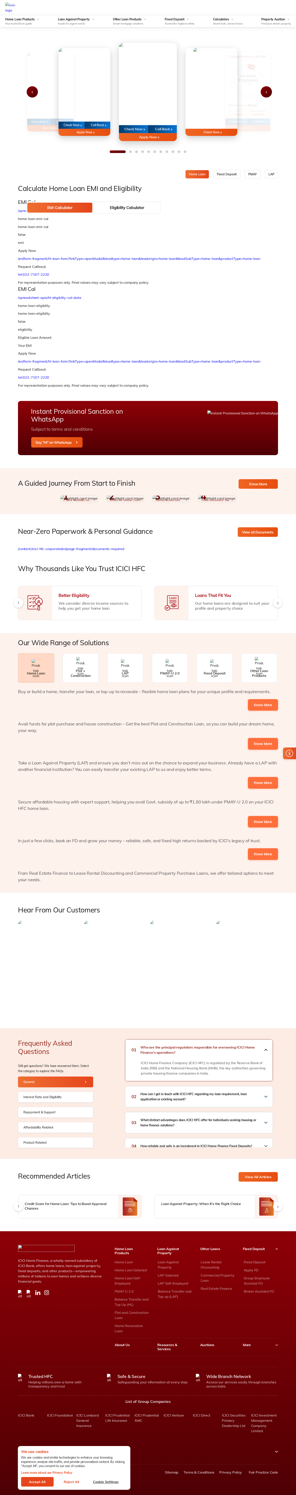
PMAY (252, 174)
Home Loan (197, 174)
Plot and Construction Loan (132, 1315)
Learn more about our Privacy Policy (46, 1473)
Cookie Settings (106, 1482)
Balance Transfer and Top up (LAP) (175, 1294)
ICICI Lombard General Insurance (87, 1420)
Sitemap (171, 1472)
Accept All (37, 1482)
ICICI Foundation (60, 1415)
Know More (258, 484)
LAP (271, 174)
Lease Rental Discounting (211, 1264)
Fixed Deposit (227, 174)
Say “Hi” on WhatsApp (54, 442)
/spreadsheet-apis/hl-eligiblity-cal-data (49, 297)
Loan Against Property (168, 1264)
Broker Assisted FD (259, 1291)
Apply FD (251, 1270)
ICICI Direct (201, 1415)
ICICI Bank (26, 1415)
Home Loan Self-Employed (128, 1280)
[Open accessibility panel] (289, 753)
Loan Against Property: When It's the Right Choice (201, 1204)
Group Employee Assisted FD (257, 1280)
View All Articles (258, 1177)
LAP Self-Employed (173, 1283)
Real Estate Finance (216, 1288)
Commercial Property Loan (217, 1278)
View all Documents (257, 532)
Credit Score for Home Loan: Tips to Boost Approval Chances (66, 1206)
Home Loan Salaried (131, 1270)
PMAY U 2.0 (124, 1291)
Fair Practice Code (262, 1472)
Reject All (71, 1482)
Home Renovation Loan (129, 1328)
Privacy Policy (230, 1472)
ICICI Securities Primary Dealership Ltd (233, 1420)
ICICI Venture (174, 1415)
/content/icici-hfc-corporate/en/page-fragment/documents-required (71, 549)
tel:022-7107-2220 (33, 274)
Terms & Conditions (199, 1472)
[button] (199, 1049)
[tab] (59, 208)
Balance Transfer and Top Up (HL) (132, 1302)
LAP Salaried (168, 1275)
